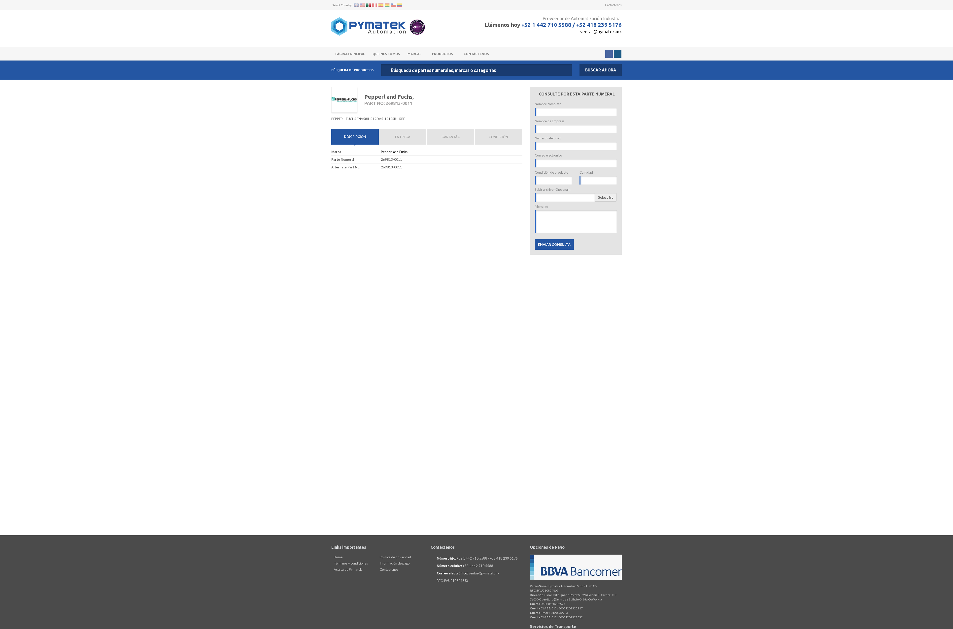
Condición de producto (551, 172)
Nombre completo (548, 104)
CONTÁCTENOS (476, 54)
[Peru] (374, 5)
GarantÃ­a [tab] (451, 137)
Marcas (415, 54)
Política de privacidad (395, 557)
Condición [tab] (498, 137)
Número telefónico (548, 138)
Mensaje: (541, 207)
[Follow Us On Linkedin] (617, 54)
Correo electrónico (548, 155)
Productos (443, 54)
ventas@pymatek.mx (601, 31)
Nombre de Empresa (550, 121)
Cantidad (586, 172)
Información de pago (394, 563)
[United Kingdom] (356, 5)
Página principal (350, 54)
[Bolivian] (387, 5)
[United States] (362, 5)
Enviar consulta (554, 244)
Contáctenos (613, 4)
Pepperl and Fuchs (394, 152)
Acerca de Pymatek (347, 569)
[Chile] (393, 5)
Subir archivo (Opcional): (552, 189)
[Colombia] (399, 5)
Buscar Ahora (600, 70)
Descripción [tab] (355, 137)
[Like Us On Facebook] (609, 54)
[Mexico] (368, 5)
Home (337, 557)
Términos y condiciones (350, 563)
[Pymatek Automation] (368, 26)
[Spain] (380, 5)
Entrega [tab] (402, 137)
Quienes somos (386, 54)
